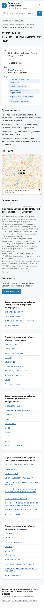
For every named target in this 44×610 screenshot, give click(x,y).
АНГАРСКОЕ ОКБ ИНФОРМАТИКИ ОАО (19, 465)
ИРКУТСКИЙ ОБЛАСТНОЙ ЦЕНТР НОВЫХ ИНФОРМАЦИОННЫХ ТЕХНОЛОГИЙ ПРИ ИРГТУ (20, 491)
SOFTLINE (8, 533)
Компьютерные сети (18, 86)
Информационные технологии (21, 96)
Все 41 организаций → (13, 445)
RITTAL (7, 419)
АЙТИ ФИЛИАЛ (10, 555)
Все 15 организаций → (13, 384)
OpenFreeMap (8, 190)
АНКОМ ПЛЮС (10, 349)
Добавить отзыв (11, 291)
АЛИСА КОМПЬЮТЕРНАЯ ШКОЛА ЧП (19, 478)
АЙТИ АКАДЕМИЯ (11, 473)
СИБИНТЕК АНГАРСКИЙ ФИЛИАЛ (17, 410)
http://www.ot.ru (15, 70)
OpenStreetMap (9, 192)
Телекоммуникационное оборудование (19, 91)
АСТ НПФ (8, 358)
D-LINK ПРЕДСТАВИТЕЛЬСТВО (16, 371)
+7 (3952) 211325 (15, 63)
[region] (22, 174)
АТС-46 (7, 441)
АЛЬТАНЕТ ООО (11, 344)
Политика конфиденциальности (24, 601)
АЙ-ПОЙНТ (9, 538)
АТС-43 (7, 432)
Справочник (6, 20)
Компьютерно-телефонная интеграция (18, 24)
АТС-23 (7, 428)
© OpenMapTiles (18, 190)
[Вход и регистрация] (39, 5)
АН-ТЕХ (7, 379)
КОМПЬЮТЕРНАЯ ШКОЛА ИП (16, 498)
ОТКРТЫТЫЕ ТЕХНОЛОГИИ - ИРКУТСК (19, 321)
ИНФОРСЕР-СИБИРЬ (12, 316)
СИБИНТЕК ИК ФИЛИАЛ (14, 312)
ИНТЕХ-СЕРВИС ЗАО (12, 406)
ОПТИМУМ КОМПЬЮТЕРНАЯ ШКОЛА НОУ (21, 510)
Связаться (6, 601)
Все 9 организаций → (13, 575)
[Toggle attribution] (39, 190)
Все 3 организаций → (13, 325)
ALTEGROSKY (9, 415)
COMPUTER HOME (11, 469)
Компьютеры (19, 20)
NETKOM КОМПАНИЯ (13, 375)
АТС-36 (7, 437)
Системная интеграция (19, 101)
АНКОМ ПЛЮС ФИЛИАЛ (14, 353)
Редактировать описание (32, 206)
